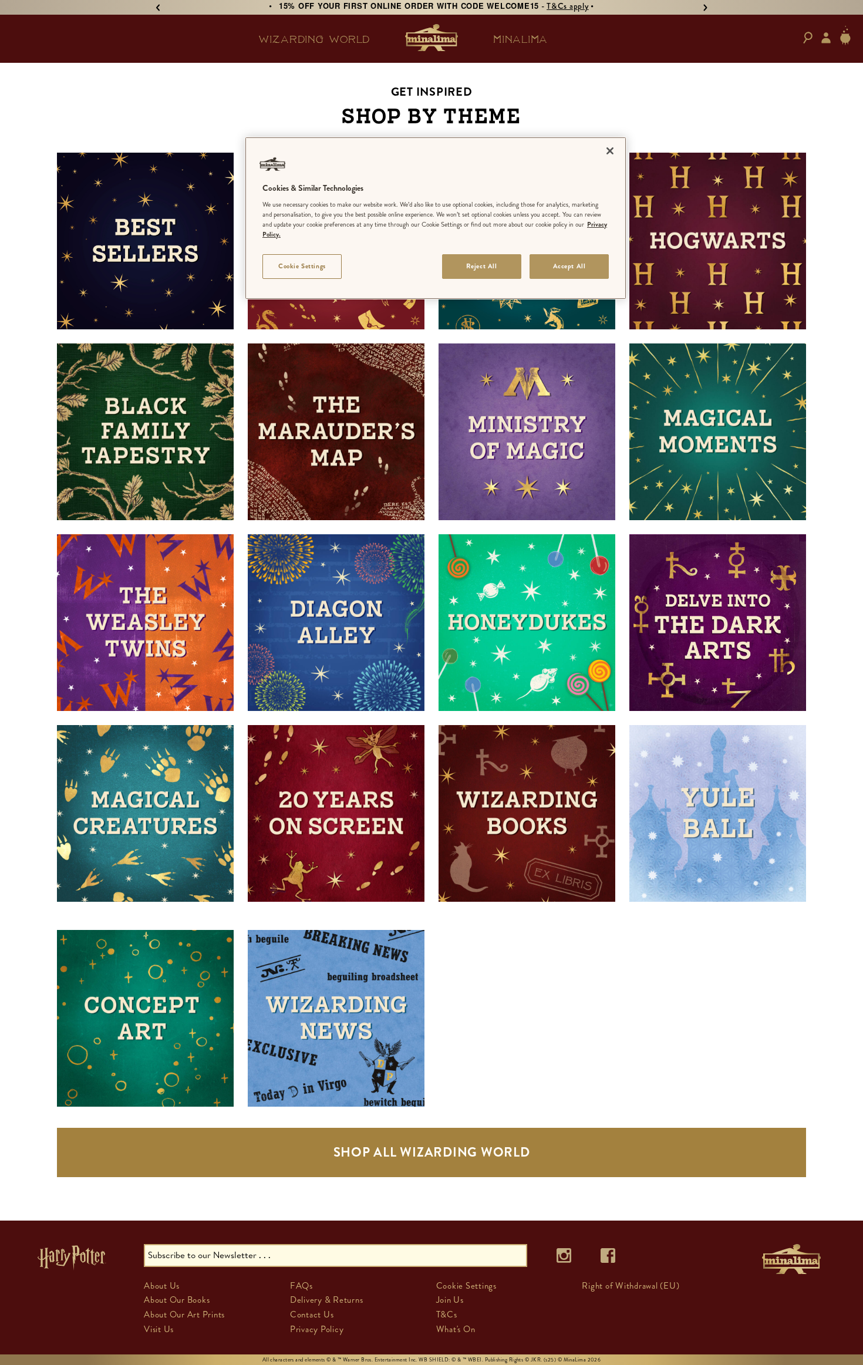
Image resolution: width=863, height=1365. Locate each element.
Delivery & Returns (326, 1299)
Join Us (450, 1299)
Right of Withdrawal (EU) (630, 1285)
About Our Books (177, 1299)
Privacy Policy (317, 1329)
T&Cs (446, 1314)
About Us (162, 1285)
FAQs (301, 1285)
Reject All (481, 266)
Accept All (569, 266)
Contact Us (312, 1314)
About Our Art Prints (184, 1314)
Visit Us (159, 1329)
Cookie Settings (302, 266)
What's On (456, 1329)
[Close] (610, 151)
